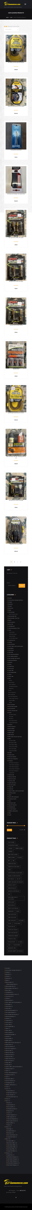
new (9, 894)
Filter (9, 830)
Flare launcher (11, 644)
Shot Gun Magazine (12, 696)
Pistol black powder (12, 706)
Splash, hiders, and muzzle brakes (16, 791)
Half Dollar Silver (13, 634)
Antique (10, 602)
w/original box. (12, 948)
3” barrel (10, 848)
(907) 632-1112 (23, 1190)
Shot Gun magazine (13, 759)
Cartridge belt (11, 626)
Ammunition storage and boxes (15, 600)
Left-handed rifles (12, 672)
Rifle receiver (11, 735)
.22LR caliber (11, 842)
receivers (10, 725)
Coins (9, 630)
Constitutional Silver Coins (15, 873)
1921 (9, 860)
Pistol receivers (11, 708)
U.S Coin (20, 942)
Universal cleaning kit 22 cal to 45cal (16, 106)
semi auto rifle (12, 920)
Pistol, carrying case (12, 710)
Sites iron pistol (12, 785)
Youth (9, 815)
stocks (9, 795)
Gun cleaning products (13, 654)
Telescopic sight (12, 803)
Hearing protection (12, 660)
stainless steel (12, 939)
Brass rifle (10, 624)
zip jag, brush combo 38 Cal (16, 325)
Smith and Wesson (12, 932)
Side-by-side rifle (12, 777)
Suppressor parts (12, 799)
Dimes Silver (12, 632)
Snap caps (10, 789)
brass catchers (11, 622)
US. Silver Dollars (12, 809)
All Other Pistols (12, 714)
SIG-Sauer (21, 920)
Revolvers (11, 718)
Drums (9, 690)
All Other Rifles (12, 741)
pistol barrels (11, 682)
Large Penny (11, 666)
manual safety (12, 885)
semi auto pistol (12, 917)
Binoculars (10, 608)
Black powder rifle (12, 616)
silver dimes (17, 923)
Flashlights (10, 648)
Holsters (10, 662)
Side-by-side (11, 775)
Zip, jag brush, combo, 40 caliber (16, 238)
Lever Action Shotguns (14, 765)
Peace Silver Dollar (13, 908)
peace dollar (11, 905)
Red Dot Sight (11, 731)
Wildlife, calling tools (13, 811)
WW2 (9, 813)
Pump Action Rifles (13, 747)
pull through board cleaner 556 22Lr (16, 413)
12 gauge (19, 857)
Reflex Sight (11, 733)
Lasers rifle (10, 670)
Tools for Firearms (12, 805)
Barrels (10, 680)
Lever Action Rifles (13, 745)
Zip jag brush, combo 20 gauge (16, 500)
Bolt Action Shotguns (14, 763)
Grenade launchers (13, 686)
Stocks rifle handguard (13, 797)
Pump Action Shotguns (14, 769)
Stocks (10, 702)
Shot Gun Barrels (12, 757)
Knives (9, 664)
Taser (9, 801)
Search (8, 583)
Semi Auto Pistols (13, 720)
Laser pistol (11, 668)
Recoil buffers (12, 700)
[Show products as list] (6, 27)
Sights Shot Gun (12, 783)
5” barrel (10, 851)
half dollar (11, 879)
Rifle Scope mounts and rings (15, 737)
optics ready (11, 902)
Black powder (11, 612)
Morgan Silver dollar (13, 891)
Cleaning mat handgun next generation (16, 194)
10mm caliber (11, 857)
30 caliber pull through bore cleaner (16, 62)
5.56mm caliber (19, 848)
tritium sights (11, 942)
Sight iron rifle (11, 781)
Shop (11, 17)
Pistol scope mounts (13, 698)
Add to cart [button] (16, 48)
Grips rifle (10, 652)
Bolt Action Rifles (13, 743)
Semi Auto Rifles (12, 749)
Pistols (9, 712)
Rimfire (10, 753)
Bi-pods (10, 606)
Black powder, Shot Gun (13, 618)
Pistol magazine (12, 692)
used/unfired (16, 945)
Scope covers (11, 755)
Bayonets (10, 604)
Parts (9, 678)
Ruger (17, 911)
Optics (9, 674)
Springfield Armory (13, 936)
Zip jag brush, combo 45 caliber (16, 281)
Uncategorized (11, 807)
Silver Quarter (12, 636)
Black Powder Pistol (13, 614)
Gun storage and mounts (14, 658)
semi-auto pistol (12, 914)
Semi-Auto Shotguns (14, 771)
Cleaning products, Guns (14, 628)
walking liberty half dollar (15, 951)
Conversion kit (11, 640)
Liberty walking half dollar (15, 882)
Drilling (10, 642)
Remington (10, 911)
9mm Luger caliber (12, 854)
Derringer (11, 716)
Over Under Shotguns (14, 767)
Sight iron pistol (12, 779)
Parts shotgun (11, 704)
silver (9, 923)
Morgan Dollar (12, 888)
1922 (14, 860)
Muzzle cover (16, 369)
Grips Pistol (11, 650)
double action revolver (14, 876)
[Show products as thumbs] (4, 27)
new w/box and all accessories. (13, 898)
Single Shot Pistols (13, 723)
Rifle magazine (11, 694)
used (9, 945)
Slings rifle (10, 787)
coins (9, 870)
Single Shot (11, 773)
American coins (12, 863)
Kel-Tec (18, 879)
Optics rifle (10, 676)
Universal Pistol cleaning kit (16, 544)
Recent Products (12, 727)
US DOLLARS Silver (13, 638)
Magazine (11, 688)
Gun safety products (13, 656)
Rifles (9, 739)
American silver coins (13, 866)
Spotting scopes (12, 793)
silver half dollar (12, 929)
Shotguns (10, 761)
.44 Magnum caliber (13, 845)
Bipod (9, 610)
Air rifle (10, 598)
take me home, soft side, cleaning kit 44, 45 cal (16, 457)
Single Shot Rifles (13, 751)
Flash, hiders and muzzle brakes (15, 646)
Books (9, 620)
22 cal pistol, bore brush (16, 150)
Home (7, 17)
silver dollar (11, 926)
